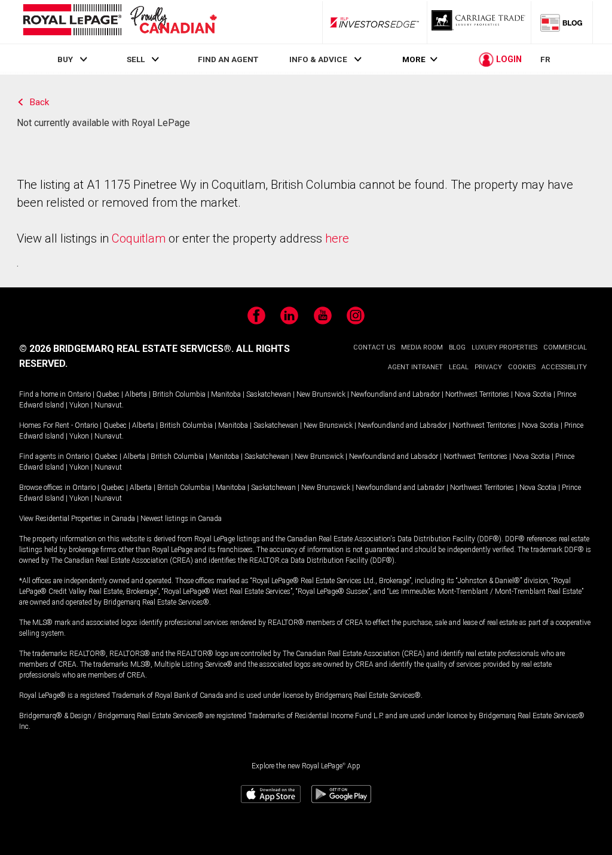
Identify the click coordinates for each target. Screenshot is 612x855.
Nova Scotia (533, 394)
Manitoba (226, 394)
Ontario (79, 394)
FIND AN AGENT (228, 59)
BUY (65, 59)
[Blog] (562, 22)
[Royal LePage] (119, 22)
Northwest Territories (477, 394)
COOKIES (522, 367)
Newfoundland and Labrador (395, 394)
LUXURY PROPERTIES (504, 347)
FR (545, 59)
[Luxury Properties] (479, 22)
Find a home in (42, 394)
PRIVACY (488, 367)
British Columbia (179, 394)
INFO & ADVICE (318, 59)
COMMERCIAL (565, 347)
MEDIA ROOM (422, 347)
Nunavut (108, 405)
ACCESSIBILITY (564, 367)
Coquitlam (139, 238)
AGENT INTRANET (415, 367)
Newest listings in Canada (181, 518)
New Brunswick (320, 394)
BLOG (457, 347)
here (337, 238)
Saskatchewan (268, 394)
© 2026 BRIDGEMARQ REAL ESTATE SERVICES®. (126, 348)
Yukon (79, 405)
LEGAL (459, 367)
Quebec (108, 394)
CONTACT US (374, 347)
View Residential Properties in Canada (77, 518)
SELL (136, 59)
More (414, 59)
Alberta (136, 394)
